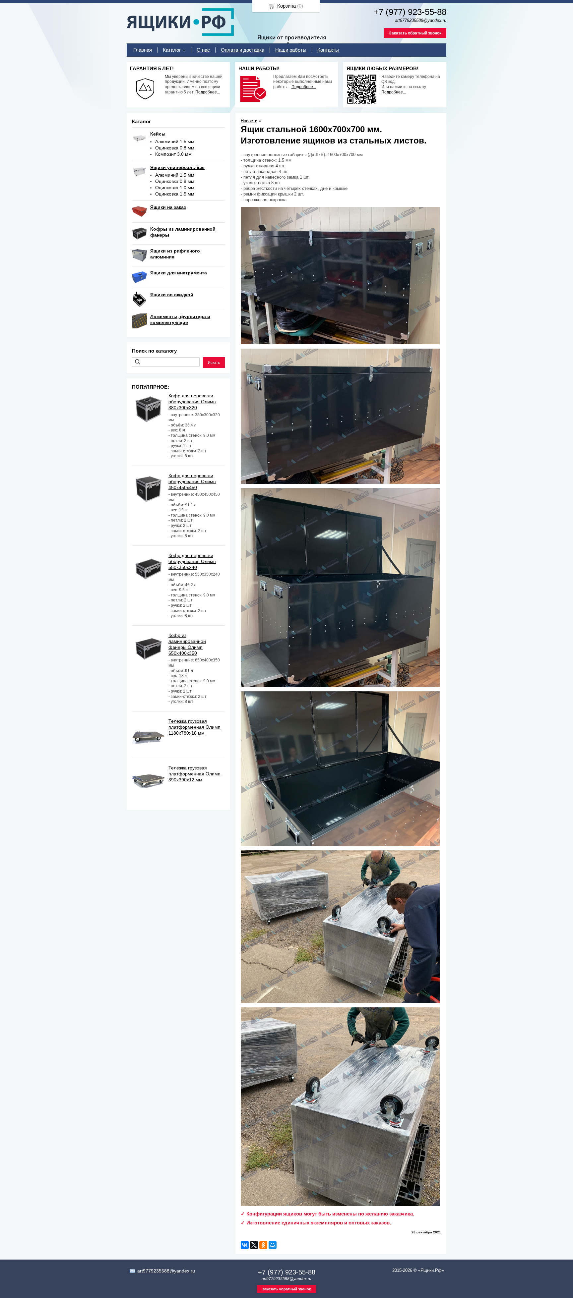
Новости (249, 120)
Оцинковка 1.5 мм (174, 194)
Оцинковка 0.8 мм (174, 147)
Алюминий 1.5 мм (174, 141)
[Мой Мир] (273, 1245)
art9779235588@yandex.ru (166, 1270)
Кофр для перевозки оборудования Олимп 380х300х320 (192, 401)
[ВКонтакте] (245, 1245)
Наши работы (290, 50)
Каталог (172, 50)
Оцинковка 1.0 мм (174, 187)
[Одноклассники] (263, 1245)
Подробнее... (207, 92)
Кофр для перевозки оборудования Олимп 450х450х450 (192, 481)
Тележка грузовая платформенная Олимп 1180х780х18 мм (194, 727)
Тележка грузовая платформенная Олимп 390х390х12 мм (194, 773)
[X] (254, 1245)
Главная (142, 50)
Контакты (328, 50)
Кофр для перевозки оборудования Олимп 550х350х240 (192, 561)
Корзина (286, 6)
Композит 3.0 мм (173, 154)
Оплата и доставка (242, 50)
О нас (203, 50)
